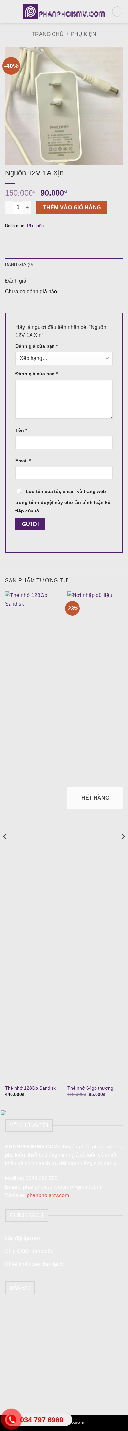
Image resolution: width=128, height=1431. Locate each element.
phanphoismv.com (48, 1195)
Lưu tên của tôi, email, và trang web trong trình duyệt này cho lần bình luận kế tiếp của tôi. (62, 501)
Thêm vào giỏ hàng (72, 207)
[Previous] (5, 850)
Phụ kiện (83, 34)
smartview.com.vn (104, 1422)
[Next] (123, 850)
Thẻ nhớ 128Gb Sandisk (30, 1088)
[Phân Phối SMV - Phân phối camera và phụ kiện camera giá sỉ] (64, 11)
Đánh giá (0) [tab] (19, 264)
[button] (9, 11)
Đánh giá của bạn (36, 346)
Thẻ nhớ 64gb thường (90, 1088)
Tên (21, 430)
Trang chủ (48, 34)
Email (23, 460)
